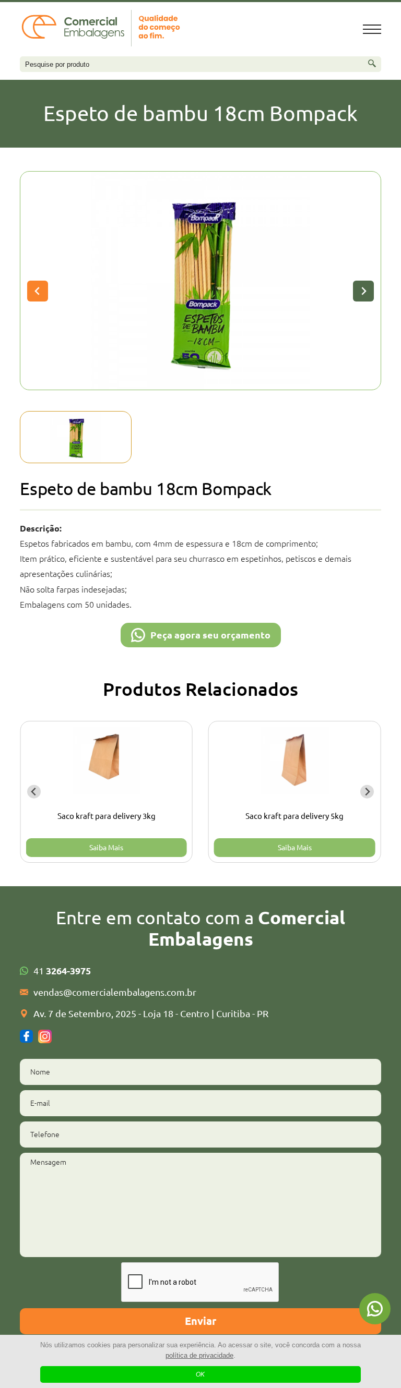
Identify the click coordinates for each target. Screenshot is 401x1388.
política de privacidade (199, 1355)
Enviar (200, 1321)
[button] (76, 437)
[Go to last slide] (34, 791)
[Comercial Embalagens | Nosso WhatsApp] (375, 1308)
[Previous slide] (37, 291)
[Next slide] (363, 291)
